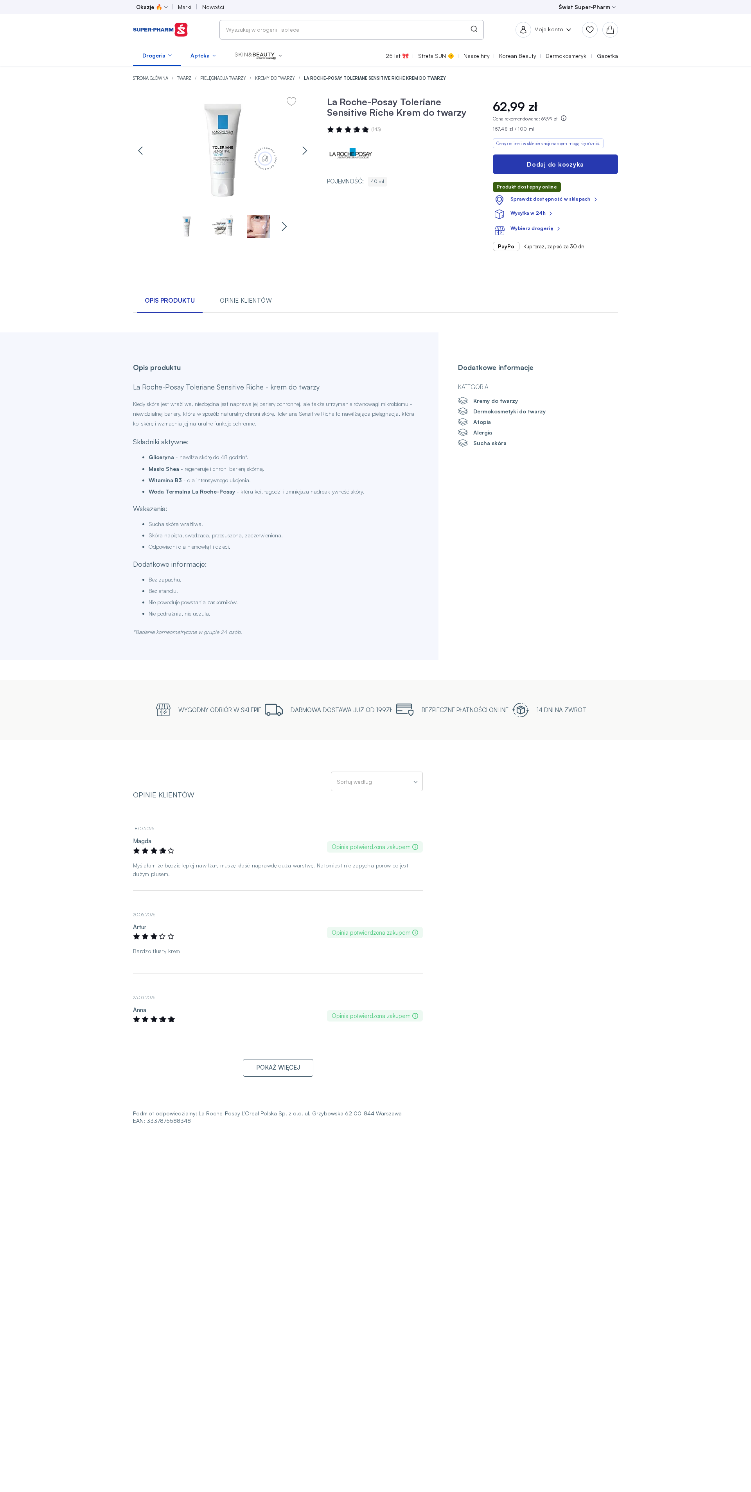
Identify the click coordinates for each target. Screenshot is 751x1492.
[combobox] (351, 29)
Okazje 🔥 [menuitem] (149, 7)
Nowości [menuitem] (213, 7)
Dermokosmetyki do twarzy (509, 411)
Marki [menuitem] (184, 7)
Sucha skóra (490, 443)
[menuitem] (157, 55)
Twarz (184, 78)
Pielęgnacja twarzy (223, 78)
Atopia (482, 421)
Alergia (482, 432)
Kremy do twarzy (275, 78)
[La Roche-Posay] (350, 154)
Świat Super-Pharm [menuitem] (584, 7)
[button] (258, 55)
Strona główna (151, 78)
